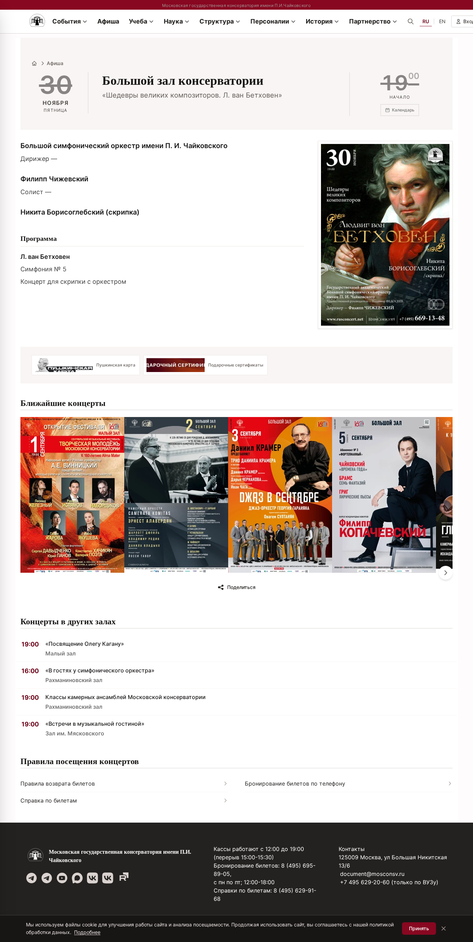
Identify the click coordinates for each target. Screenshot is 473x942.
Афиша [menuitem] (108, 21)
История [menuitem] (319, 21)
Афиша (55, 63)
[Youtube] (62, 878)
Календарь (403, 109)
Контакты (352, 848)
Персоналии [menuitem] (269, 21)
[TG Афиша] (46, 878)
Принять (419, 928)
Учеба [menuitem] (138, 21)
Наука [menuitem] (173, 21)
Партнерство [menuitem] (370, 21)
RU (425, 21)
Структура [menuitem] (216, 21)
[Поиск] (410, 21)
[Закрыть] (443, 928)
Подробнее (87, 932)
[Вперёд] (446, 573)
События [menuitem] (66, 21)
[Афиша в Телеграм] (122, 878)
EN (442, 21)
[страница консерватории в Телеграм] (31, 878)
